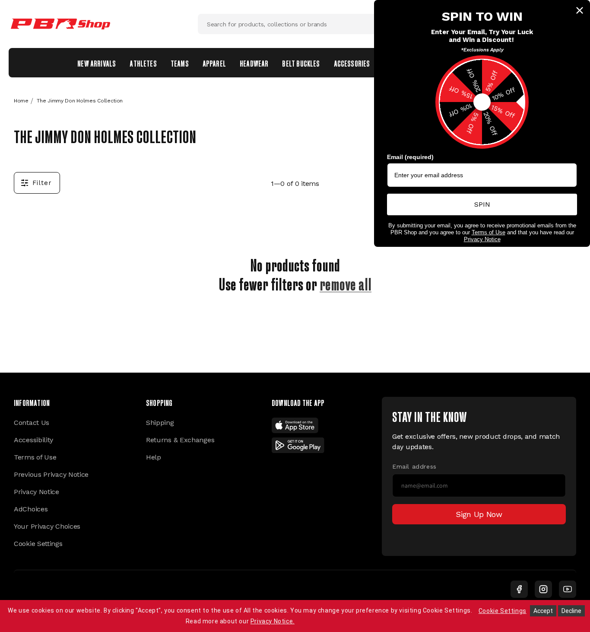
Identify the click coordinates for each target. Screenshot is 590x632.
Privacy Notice (36, 492)
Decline (571, 610)
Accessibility (33, 440)
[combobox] (295, 24)
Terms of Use (35, 457)
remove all (345, 282)
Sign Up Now (479, 514)
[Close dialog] (580, 10)
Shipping (160, 422)
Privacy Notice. (273, 621)
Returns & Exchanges (180, 440)
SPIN (482, 204)
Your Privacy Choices (47, 526)
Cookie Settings (38, 543)
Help (153, 457)
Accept (543, 610)
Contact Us (31, 422)
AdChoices (31, 509)
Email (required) (410, 156)
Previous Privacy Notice (51, 474)
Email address (414, 466)
